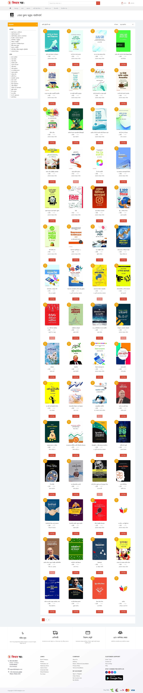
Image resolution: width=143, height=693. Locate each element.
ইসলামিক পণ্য (64, 8)
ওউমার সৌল (13, 74)
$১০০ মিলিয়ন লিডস (123, 210)
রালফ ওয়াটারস (14, 57)
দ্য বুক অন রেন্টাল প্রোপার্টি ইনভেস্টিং (52, 93)
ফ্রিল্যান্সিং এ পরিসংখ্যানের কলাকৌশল (99, 445)
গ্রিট (76, 210)
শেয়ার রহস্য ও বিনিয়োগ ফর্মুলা (123, 249)
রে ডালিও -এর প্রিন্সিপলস (123, 523)
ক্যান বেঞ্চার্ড (13, 80)
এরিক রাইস (13, 66)
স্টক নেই (76, 181)
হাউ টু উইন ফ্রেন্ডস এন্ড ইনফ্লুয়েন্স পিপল (99, 484)
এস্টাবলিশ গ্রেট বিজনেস (76, 562)
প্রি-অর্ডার (56, 8)
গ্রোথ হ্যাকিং (123, 367)
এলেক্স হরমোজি (14, 72)
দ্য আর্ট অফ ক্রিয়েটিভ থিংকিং (52, 406)
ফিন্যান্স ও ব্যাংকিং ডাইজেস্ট (123, 328)
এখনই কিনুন (52, 64)
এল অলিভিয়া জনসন (15, 70)
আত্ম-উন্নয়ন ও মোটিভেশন (16, 32)
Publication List (44, 663)
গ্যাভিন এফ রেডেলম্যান (16, 87)
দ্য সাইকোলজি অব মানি (76, 484)
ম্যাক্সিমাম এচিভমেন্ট (76, 328)
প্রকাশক (28, 8)
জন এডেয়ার (13, 91)
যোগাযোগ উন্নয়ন (14, 51)
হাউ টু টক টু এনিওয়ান (123, 132)
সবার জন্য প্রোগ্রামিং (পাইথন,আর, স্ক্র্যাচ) (75, 289)
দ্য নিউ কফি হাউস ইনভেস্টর (123, 93)
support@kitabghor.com (16, 669)
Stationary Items (44, 665)
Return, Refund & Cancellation (81, 663)
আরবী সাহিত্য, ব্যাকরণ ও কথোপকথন (18, 36)
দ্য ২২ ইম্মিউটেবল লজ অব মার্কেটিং (100, 328)
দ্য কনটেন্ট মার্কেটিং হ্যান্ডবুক (75, 93)
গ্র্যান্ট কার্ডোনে (14, 89)
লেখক (22, 8)
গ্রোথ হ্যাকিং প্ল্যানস (76, 171)
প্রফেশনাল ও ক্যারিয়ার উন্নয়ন (17, 43)
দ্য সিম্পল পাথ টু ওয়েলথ (76, 54)
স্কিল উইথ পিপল (99, 601)
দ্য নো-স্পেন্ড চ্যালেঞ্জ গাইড (99, 54)
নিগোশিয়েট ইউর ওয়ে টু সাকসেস (52, 523)
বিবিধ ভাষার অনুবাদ (15, 45)
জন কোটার (13, 93)
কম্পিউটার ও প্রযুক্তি (15, 39)
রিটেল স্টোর (52, 132)
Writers (42, 661)
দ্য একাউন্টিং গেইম (99, 249)
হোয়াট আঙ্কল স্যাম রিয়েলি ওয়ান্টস (52, 210)
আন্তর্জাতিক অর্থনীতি (99, 406)
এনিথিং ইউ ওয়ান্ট (123, 445)
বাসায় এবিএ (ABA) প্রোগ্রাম (52, 171)
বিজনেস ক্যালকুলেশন (99, 367)
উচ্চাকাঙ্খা (100, 562)
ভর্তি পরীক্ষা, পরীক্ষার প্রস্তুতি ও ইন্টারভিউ (19, 49)
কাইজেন (52, 367)
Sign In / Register (77, 673)
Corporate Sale (44, 670)
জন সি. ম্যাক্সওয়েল (15, 95)
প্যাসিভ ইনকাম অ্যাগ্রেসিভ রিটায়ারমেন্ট (76, 132)
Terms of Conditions (78, 667)
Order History (76, 676)
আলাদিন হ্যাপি (14, 62)
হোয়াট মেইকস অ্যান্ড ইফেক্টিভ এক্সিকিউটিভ (52, 562)
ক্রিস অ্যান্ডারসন (14, 83)
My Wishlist (76, 680)
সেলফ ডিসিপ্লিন (123, 484)
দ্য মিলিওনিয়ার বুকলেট (75, 601)
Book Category (44, 659)
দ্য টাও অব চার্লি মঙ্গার (123, 406)
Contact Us (108, 661)
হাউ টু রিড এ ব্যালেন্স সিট (52, 289)
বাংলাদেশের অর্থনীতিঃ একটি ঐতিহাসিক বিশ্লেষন (75, 445)
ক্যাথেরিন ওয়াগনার (15, 78)
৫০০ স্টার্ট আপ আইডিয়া (52, 328)
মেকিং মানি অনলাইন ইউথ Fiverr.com (123, 54)
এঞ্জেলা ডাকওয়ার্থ (14, 64)
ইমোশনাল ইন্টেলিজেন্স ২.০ (76, 249)
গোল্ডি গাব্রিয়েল (14, 85)
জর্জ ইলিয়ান (13, 97)
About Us (75, 659)
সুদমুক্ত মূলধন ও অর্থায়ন (52, 445)
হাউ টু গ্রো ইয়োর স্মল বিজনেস (52, 54)
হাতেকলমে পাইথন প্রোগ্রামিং (99, 289)
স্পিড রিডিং (52, 484)
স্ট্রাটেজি (76, 367)
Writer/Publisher (44, 672)
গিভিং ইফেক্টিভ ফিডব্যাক (100, 523)
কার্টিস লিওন (13, 76)
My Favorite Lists (77, 678)
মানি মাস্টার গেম (52, 249)
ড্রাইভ (123, 601)
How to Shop (108, 663)
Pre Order (43, 674)
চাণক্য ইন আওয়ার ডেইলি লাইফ (123, 562)
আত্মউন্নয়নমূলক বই (15, 34)
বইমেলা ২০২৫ (48, 8)
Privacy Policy (76, 665)
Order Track (108, 659)
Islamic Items (43, 667)
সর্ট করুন (116, 24)
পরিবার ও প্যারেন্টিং (15, 41)
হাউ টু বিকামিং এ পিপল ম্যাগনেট (123, 289)
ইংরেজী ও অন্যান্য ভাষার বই (17, 38)
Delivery (75, 661)
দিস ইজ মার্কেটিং (99, 171)
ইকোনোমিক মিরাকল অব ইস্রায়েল (76, 406)
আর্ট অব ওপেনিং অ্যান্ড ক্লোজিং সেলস (52, 601)
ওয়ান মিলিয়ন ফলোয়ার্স (99, 210)
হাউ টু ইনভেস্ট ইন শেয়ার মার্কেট (99, 93)
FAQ (106, 665)
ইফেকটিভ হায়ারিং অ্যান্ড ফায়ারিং (75, 523)
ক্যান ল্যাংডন (14, 81)
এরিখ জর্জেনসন (14, 68)
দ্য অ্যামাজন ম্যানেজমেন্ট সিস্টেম (123, 171)
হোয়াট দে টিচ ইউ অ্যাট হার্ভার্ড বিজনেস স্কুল (99, 132)
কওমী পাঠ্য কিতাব (37, 8)
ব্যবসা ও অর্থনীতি (14, 47)
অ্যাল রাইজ (13, 59)
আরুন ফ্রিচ (13, 60)
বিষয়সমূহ (16, 8)
